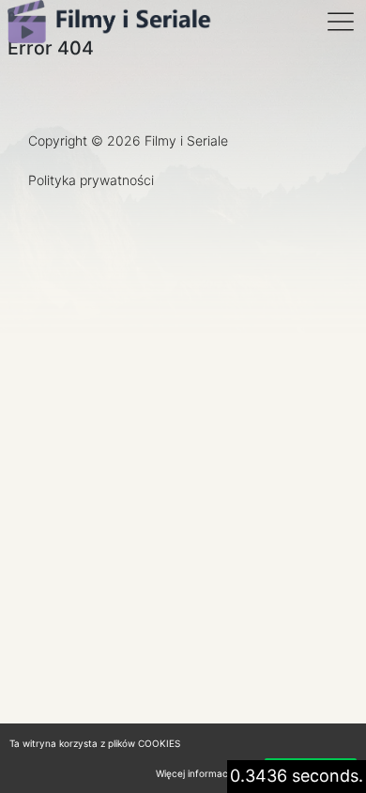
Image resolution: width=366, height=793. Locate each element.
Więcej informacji (194, 773)
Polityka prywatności (91, 180)
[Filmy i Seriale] (111, 21)
